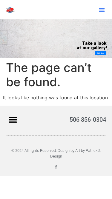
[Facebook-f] (56, 167)
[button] (101, 9)
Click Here (100, 53)
